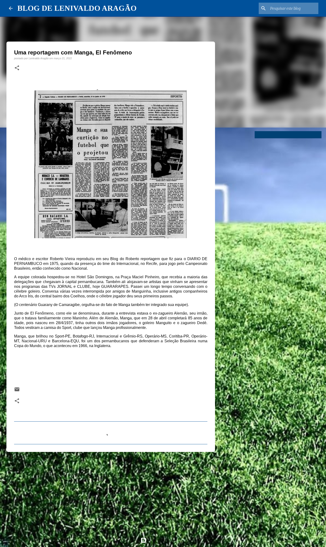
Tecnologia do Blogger (165, 540)
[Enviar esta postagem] (17, 391)
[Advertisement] (111, 492)
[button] (17, 68)
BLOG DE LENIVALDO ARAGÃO (77, 8)
